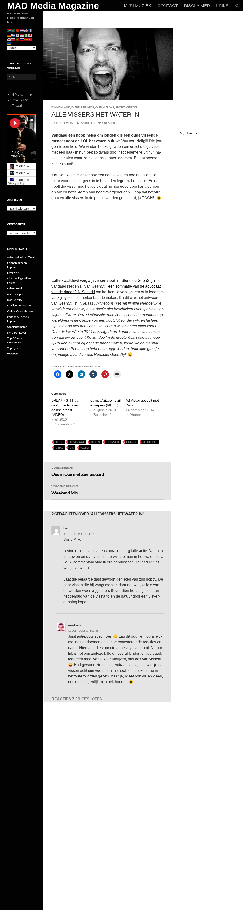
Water (84, 447)
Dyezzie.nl (13, 272)
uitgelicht (150, 442)
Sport (120, 107)
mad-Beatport (16, 294)
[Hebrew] (18, 35)
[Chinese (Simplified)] (18, 30)
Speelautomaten (17, 327)
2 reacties (109, 123)
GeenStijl (113, 442)
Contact (167, 5)
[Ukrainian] (9, 43)
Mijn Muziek (137, 5)
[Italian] (26, 35)
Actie (59, 442)
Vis (72, 447)
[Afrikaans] (9, 30)
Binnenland (60, 107)
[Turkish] (30, 39)
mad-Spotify (14, 300)
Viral (59, 447)
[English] (26, 30)
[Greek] (13, 35)
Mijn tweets (188, 133)
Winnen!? (13, 354)
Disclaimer (197, 5)
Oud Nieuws (104, 107)
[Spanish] (26, 39)
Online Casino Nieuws (20, 311)
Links (222, 5)
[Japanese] (30, 35)
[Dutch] (22, 30)
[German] (9, 35)
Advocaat (77, 442)
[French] (30, 30)
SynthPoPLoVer (16, 332)
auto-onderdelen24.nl (21, 257)
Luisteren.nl (14, 288)
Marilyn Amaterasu (19, 305)
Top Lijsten (13, 348)
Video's (131, 107)
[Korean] (9, 39)
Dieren (76, 107)
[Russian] (22, 39)
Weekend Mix (64, 490)
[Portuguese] (18, 39)
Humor (88, 107)
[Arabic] (13, 30)
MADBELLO (87, 123)
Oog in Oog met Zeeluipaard (77, 471)
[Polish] (13, 39)
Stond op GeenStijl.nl (139, 281)
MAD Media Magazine (53, 6)
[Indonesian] (22, 35)
